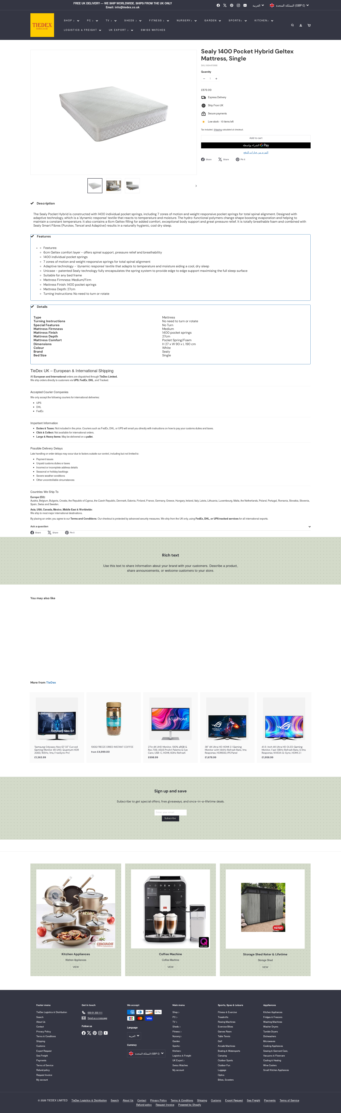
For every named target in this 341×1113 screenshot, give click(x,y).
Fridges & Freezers (272, 1017)
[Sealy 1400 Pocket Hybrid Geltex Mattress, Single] (52, 637)
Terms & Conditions (46, 1036)
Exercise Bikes (225, 1026)
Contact (40, 1026)
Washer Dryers (270, 1026)
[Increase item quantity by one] (216, 79)
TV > (109, 20)
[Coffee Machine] (170, 908)
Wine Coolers (270, 1065)
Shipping (218, 129)
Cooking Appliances (273, 1045)
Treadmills (223, 1017)
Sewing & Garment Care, (275, 1050)
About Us (40, 1021)
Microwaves (269, 1041)
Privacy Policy (43, 1031)
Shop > (70, 20)
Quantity (206, 72)
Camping (222, 1055)
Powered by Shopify (189, 1104)
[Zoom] (114, 112)
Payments (41, 1060)
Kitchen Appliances (272, 1012)
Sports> (236, 20)
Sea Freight (42, 1055)
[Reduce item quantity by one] (204, 79)
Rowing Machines (226, 1021)
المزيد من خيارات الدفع (256, 152)
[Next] (194, 186)
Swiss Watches (153, 29)
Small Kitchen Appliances (276, 1070)
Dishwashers (269, 1036)
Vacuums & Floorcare (274, 1055)
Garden (211, 20)
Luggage (222, 1070)
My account (42, 1079)
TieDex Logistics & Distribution (51, 1012)
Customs (40, 1045)
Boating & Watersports (229, 1050)
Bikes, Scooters (226, 1079)
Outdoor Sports (225, 1060)
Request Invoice (44, 1074)
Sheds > (131, 20)
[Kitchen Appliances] (75, 908)
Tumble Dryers (270, 1031)
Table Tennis (224, 1036)
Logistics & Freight (81, 29)
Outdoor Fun (224, 1065)
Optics (221, 1074)
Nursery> (185, 20)
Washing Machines (272, 1021)
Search (39, 1017)
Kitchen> (262, 20)
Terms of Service (44, 1065)
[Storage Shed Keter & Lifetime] (265, 909)
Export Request (44, 1050)
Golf (220, 1041)
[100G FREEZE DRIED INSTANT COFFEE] (113, 724)
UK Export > (119, 29)
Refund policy (43, 1070)
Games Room (225, 1031)
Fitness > (157, 20)
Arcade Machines (226, 1045)
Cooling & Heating (272, 1060)
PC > (91, 20)
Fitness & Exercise (227, 1012)
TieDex (51, 683)
